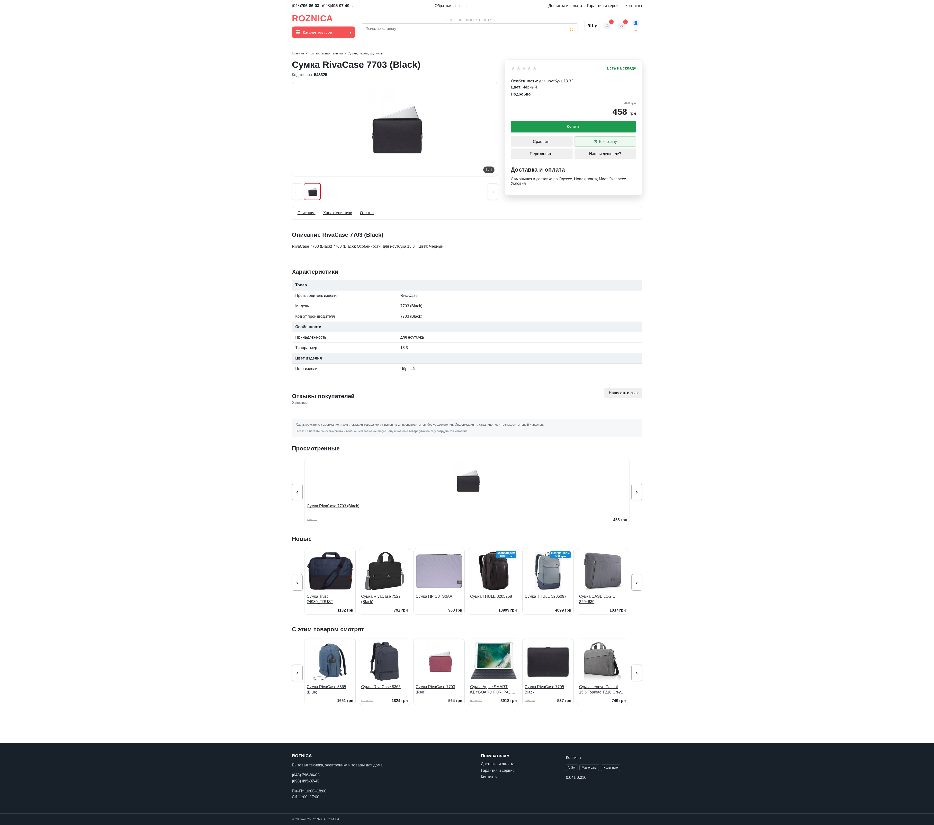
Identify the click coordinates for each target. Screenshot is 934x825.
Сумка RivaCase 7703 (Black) (333, 506)
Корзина (573, 757)
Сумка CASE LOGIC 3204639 (597, 599)
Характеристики (337, 213)
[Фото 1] (312, 191)
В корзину (608, 142)
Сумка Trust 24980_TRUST (320, 599)
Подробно (521, 94)
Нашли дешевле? (605, 154)
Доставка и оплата (565, 6)
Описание (306, 213)
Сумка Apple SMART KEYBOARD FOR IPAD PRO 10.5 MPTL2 (491, 690)
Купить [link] (573, 126)
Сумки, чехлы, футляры (365, 53)
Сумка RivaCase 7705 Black (544, 689)
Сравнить (541, 142)
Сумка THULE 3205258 (491, 596)
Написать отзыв (623, 393)
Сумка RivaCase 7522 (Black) (381, 599)
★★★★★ (524, 68)
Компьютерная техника (326, 53)
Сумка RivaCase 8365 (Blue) (326, 689)
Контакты (633, 6)
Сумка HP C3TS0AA (434, 596)
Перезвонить (541, 154)
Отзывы (367, 213)
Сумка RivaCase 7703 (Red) (435, 689)
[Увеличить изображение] (395, 129)
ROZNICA (312, 18)
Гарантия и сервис (603, 6)
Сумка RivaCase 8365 (381, 687)
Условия (518, 183)
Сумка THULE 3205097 (545, 596)
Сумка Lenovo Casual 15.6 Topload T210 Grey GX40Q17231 (600, 690)
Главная (298, 53)
